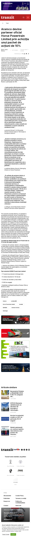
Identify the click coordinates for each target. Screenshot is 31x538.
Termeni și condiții (20, 498)
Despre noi (7, 501)
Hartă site (18, 505)
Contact (6, 505)
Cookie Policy (19, 495)
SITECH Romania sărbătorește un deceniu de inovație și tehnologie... (16, 406)
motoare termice (15, 307)
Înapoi (7, 23)
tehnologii (5, 310)
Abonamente (7, 495)
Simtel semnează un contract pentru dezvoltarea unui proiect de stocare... (17, 431)
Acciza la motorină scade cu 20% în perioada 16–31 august (16, 418)
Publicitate (7, 498)
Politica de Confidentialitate (20, 502)
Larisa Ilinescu (4, 50)
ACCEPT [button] (13, 534)
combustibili (14, 301)
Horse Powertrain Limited (9, 304)
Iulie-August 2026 (15, 509)
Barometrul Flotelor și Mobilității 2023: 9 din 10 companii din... (17, 393)
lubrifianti (5, 307)
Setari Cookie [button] (5, 534)
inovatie (21, 304)
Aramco (5, 301)
